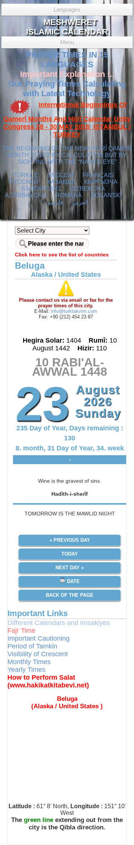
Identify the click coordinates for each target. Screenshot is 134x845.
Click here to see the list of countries (62, 255)
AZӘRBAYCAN (26, 195)
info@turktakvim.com (73, 311)
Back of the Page (69, 595)
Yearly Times (26, 669)
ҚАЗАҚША (61, 182)
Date (73, 581)
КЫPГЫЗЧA (101, 182)
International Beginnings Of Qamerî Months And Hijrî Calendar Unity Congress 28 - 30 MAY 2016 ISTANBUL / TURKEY (67, 120)
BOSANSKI (106, 195)
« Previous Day (70, 540)
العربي (80, 202)
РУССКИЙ (23, 182)
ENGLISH (60, 175)
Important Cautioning (38, 638)
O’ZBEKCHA (87, 188)
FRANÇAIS (98, 175)
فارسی (54, 202)
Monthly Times (29, 662)
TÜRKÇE (25, 175)
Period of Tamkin (32, 646)
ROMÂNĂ (68, 195)
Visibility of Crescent (37, 654)
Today (69, 554)
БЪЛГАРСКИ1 (41, 188)
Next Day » (69, 567)
